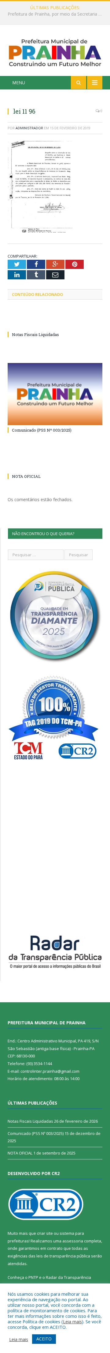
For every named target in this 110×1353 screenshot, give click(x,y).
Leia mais (72, 1321)
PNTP (33, 1277)
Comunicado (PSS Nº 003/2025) (42, 430)
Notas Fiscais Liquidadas (53, 14)
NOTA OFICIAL (26, 476)
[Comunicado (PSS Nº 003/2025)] (55, 394)
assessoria (72, 1241)
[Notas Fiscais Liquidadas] (55, 323)
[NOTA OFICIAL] (55, 465)
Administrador (29, 128)
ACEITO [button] (44, 1339)
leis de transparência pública (63, 1256)
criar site (45, 1233)
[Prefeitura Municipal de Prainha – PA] (55, 51)
